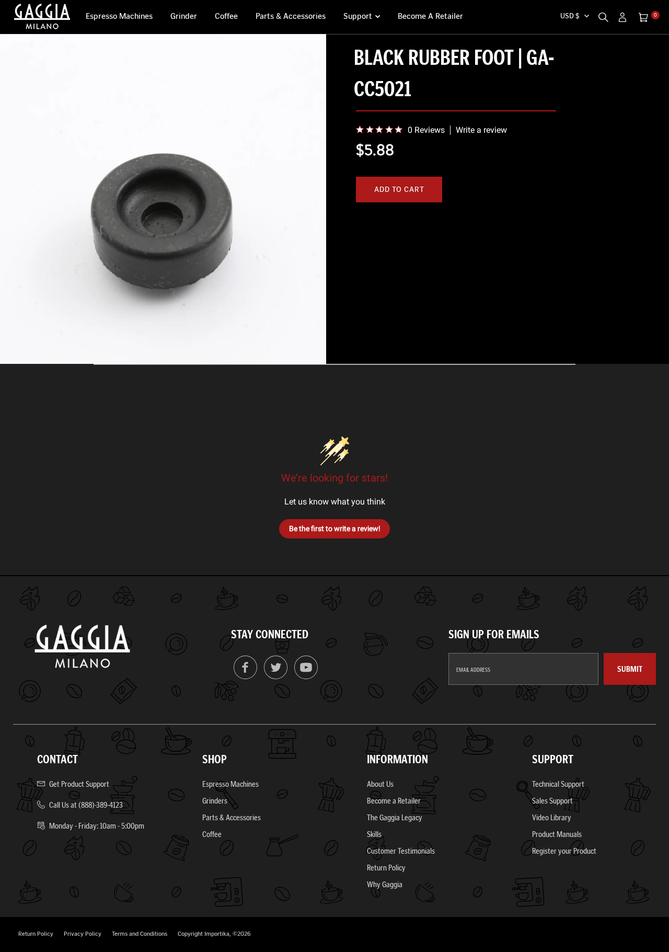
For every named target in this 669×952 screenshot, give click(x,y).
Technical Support (558, 784)
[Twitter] (275, 676)
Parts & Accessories (291, 16)
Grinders (214, 801)
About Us (380, 784)
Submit (629, 669)
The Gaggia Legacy (394, 817)
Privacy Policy (82, 934)
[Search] (603, 15)
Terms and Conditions (139, 934)
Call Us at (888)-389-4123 (86, 805)
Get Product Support (79, 784)
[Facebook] (245, 676)
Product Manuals (557, 834)
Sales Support (552, 801)
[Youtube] (306, 676)
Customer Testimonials (401, 851)
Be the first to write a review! (334, 528)
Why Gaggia (384, 884)
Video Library (551, 817)
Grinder (183, 16)
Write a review (481, 130)
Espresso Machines (119, 16)
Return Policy (386, 868)
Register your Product (564, 851)
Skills (374, 834)
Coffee (226, 16)
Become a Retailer (430, 16)
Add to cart (399, 189)
